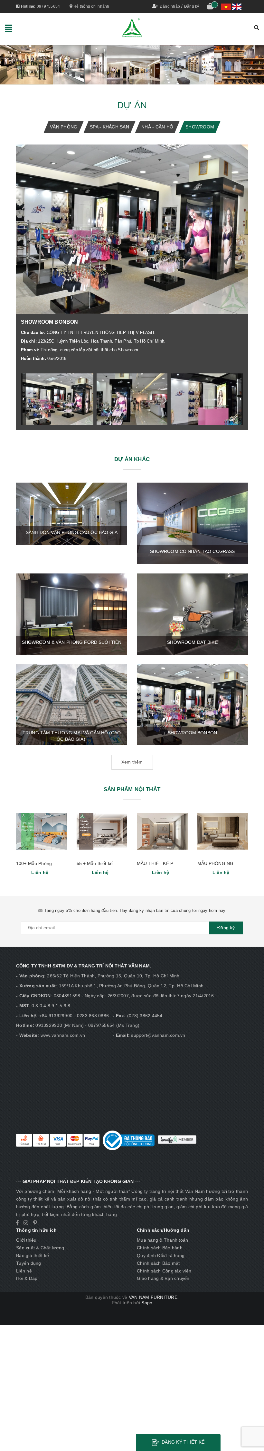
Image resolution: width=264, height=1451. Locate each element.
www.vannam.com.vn (63, 1035)
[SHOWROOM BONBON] (192, 704)
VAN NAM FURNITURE (153, 1297)
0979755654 (48, 6)
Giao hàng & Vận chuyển (163, 1278)
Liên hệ (24, 1270)
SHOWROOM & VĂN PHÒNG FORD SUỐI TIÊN (72, 642)
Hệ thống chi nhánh (90, 6)
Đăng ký (191, 6)
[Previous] (23, 399)
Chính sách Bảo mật (158, 1263)
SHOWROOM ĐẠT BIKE (192, 642)
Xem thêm (132, 762)
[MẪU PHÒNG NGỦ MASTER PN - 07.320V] (222, 831)
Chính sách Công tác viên (164, 1270)
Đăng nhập (170, 6)
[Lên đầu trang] (252, 1431)
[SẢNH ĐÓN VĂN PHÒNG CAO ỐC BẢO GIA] (71, 513)
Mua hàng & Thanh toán (162, 1240)
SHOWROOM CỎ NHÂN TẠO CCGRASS (192, 551)
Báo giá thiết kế (32, 1255)
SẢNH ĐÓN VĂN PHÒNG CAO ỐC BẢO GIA (72, 532)
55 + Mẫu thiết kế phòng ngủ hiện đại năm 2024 (126, 863)
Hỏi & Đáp (26, 1278)
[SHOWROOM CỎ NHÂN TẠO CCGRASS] (192, 522)
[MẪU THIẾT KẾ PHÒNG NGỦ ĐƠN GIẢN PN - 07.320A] (162, 831)
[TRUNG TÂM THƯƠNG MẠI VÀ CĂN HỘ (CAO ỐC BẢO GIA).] (71, 704)
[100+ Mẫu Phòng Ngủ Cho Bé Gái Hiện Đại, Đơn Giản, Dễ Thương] (41, 831)
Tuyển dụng (28, 1263)
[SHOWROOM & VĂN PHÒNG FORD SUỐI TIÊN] (71, 613)
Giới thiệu (26, 1240)
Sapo (146, 1302)
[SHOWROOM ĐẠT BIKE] (192, 613)
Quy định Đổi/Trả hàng (160, 1255)
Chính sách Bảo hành (160, 1247)
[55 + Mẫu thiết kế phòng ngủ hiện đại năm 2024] (102, 831)
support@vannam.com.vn (158, 1035)
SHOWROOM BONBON (192, 732)
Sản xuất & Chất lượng (40, 1247)
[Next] (240, 399)
